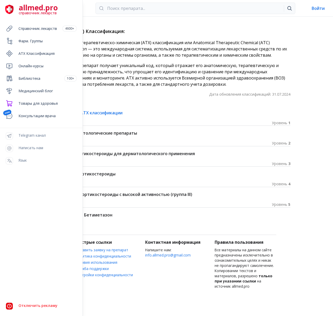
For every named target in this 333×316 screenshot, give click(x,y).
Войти (318, 8)
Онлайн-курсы (30, 65)
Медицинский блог (35, 90)
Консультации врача (37, 115)
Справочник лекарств (46, 28)
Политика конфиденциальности (103, 256)
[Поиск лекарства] (289, 8)
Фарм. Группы (30, 40)
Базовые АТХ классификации (92, 113)
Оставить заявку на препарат (102, 249)
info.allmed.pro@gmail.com (168, 255)
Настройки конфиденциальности (104, 274)
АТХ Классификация (36, 53)
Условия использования (96, 262)
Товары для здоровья (38, 103)
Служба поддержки (92, 268)
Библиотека (46, 78)
